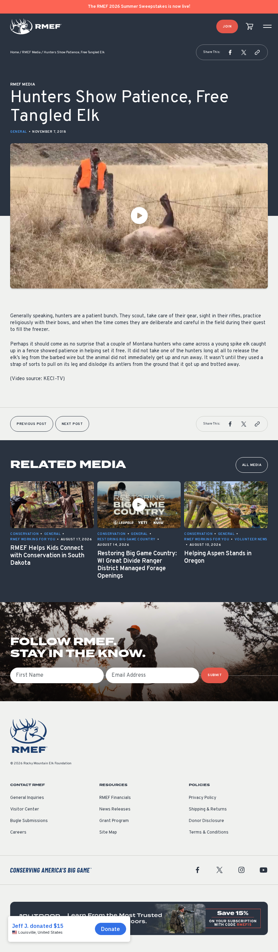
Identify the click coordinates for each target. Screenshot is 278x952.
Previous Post (32, 424)
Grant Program (114, 821)
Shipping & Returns (208, 809)
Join (227, 26)
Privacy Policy (202, 798)
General (18, 132)
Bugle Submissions (29, 821)
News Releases (115, 809)
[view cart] (249, 27)
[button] (230, 52)
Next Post (72, 424)
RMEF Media (31, 52)
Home (14, 52)
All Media (252, 465)
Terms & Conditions (209, 832)
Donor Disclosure (206, 821)
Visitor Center (24, 809)
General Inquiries (27, 798)
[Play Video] (139, 215)
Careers (18, 832)
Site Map (108, 832)
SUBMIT (215, 675)
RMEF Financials (115, 798)
